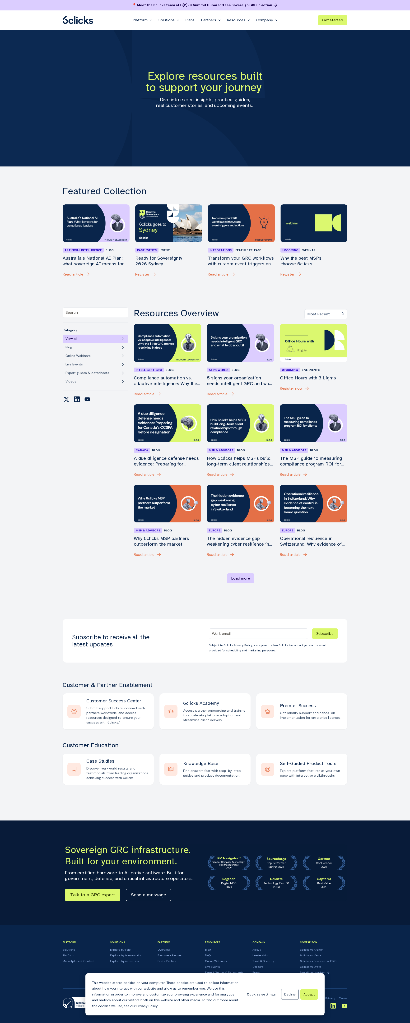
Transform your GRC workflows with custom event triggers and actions (241, 261)
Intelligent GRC (149, 370)
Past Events (147, 250)
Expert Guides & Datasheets (224, 972)
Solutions (69, 950)
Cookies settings (261, 994)
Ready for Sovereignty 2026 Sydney (158, 261)
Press (256, 972)
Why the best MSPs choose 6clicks (300, 261)
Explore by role (120, 950)
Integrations (221, 250)
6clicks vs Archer (311, 950)
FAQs (208, 955)
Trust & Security (263, 961)
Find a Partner (167, 961)
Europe (214, 530)
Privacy (330, 998)
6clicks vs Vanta (310, 955)
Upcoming (290, 250)
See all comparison (313, 972)
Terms (343, 998)
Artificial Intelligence (83, 250)
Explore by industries (124, 961)
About (256, 950)
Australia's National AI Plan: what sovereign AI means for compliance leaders (93, 261)
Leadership (260, 955)
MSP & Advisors (221, 450)
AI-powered (218, 370)
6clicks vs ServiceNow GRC (318, 961)
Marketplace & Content (78, 961)
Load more (240, 578)
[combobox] (95, 312)
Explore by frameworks (125, 955)
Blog (208, 950)
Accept (309, 994)
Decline (290, 994)
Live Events (212, 967)
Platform (68, 955)
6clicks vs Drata (310, 967)
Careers (257, 967)
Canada (142, 450)
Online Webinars (216, 961)
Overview (164, 950)
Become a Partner (170, 955)
